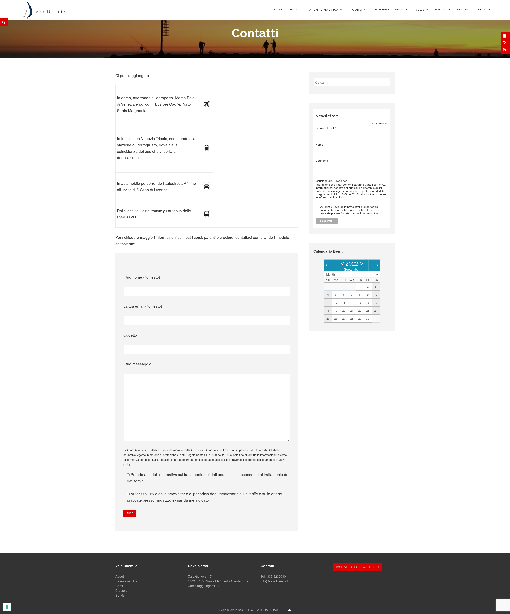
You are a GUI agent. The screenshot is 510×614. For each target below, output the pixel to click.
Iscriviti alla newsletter (357, 567)
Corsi (357, 9)
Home (278, 9)
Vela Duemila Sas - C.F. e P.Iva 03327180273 (250, 610)
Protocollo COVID (452, 9)
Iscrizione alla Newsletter (331, 180)
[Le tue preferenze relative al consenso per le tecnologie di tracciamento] (7, 607)
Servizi (400, 9)
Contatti (483, 9)
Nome (319, 144)
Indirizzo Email (326, 128)
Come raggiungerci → (203, 585)
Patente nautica (323, 9)
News (420, 9)
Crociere (381, 9)
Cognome (322, 160)
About (294, 9)
